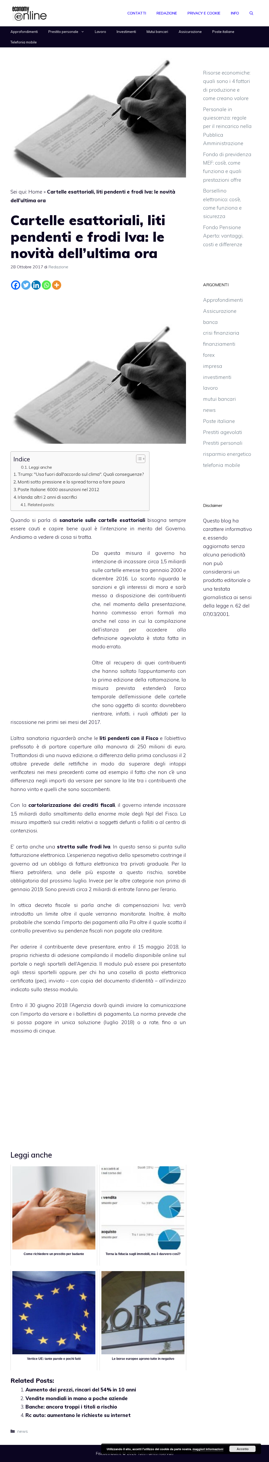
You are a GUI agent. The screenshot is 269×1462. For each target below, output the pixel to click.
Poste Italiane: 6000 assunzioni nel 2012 (58, 489)
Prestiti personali (222, 443)
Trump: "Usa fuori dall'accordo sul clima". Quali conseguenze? (81, 474)
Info (235, 13)
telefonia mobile (221, 465)
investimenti (217, 377)
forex (209, 355)
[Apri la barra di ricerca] (251, 13)
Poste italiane (223, 31)
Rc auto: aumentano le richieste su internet (78, 1415)
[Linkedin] (36, 285)
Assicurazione (190, 31)
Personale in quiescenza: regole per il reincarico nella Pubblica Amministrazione (227, 126)
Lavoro (100, 31)
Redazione (167, 13)
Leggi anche (40, 467)
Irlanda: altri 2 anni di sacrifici (47, 497)
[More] (56, 285)
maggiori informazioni (208, 1449)
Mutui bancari (157, 31)
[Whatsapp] (46, 285)
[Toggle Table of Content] (138, 458)
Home (35, 192)
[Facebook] (15, 285)
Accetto (243, 1448)
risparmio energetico (227, 454)
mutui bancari (219, 399)
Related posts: (41, 504)
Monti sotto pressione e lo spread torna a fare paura (71, 482)
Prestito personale (63, 31)
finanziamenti (219, 344)
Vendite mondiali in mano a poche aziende (76, 1398)
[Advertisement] (98, 306)
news (22, 1431)
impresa (212, 366)
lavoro (210, 388)
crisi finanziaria (221, 333)
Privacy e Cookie (204, 13)
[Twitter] (25, 285)
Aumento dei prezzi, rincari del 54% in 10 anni (80, 1389)
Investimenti (126, 31)
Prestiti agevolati (222, 432)
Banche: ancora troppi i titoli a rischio (71, 1407)
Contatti (136, 13)
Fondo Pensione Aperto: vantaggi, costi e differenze (223, 236)
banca (210, 322)
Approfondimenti (24, 31)
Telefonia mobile (24, 42)
